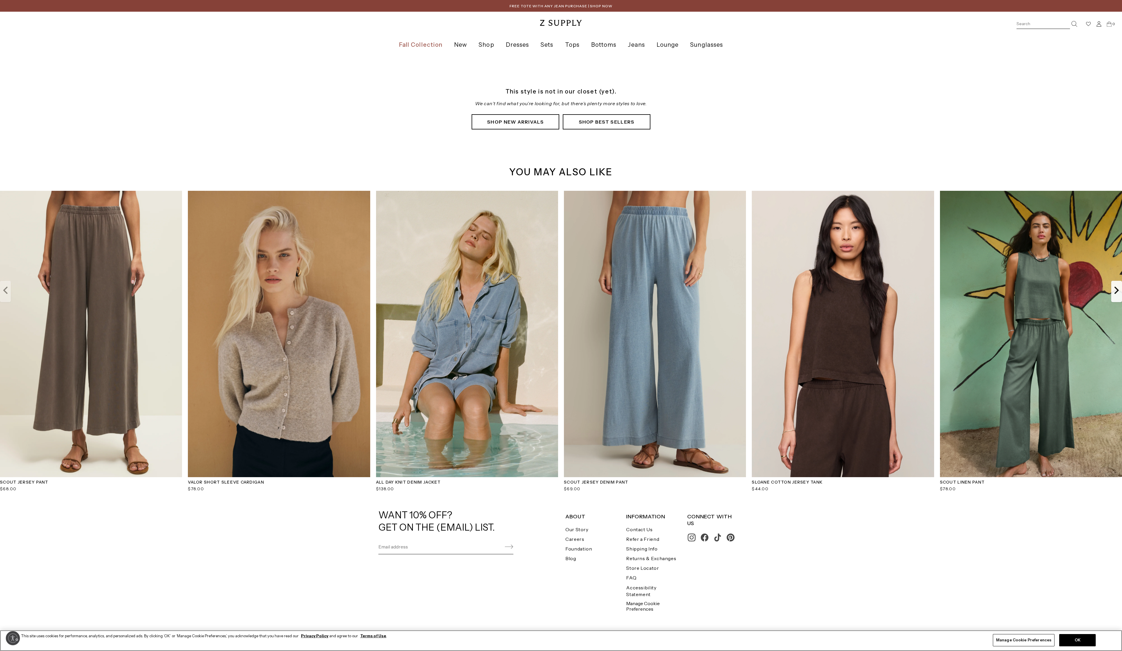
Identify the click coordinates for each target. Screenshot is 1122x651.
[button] (5, 291)
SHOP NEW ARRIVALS (515, 122)
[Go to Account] (1099, 23)
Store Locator (642, 568)
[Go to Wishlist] (1088, 24)
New (460, 44)
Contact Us (639, 529)
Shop (486, 44)
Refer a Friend (642, 539)
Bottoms (604, 44)
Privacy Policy (314, 635)
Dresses (517, 44)
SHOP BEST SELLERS (607, 122)
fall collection (420, 44)
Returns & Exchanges (651, 558)
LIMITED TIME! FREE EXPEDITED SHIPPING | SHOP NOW (560, 6)
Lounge (667, 44)
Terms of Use (373, 635)
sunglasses (706, 44)
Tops (572, 44)
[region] (561, 640)
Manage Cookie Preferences (643, 606)
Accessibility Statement (641, 591)
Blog (570, 558)
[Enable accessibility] (13, 638)
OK (1078, 640)
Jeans (636, 44)
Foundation (578, 549)
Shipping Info (641, 549)
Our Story (576, 529)
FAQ (631, 578)
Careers (574, 539)
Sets (547, 44)
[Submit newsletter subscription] (495, 546)
